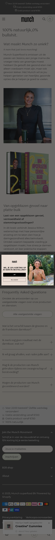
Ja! (14, 274)
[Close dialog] (52, 256)
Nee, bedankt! (14, 279)
